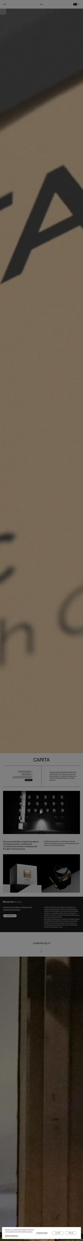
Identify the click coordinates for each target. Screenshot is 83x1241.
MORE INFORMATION (11, 1236)
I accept (57, 1233)
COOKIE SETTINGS (41, 1233)
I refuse (70, 1233)
